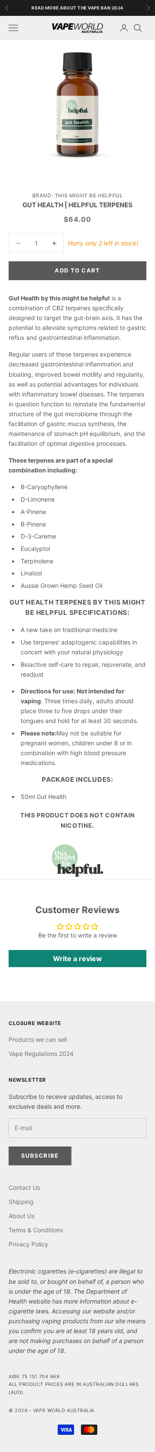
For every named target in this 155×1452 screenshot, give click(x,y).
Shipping (21, 1201)
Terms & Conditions (36, 1230)
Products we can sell (38, 1039)
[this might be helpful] (77, 860)
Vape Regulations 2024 (41, 1053)
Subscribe (40, 1155)
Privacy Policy (28, 1244)
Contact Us (24, 1187)
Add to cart (77, 270)
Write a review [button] (77, 958)
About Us (21, 1215)
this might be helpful (89, 195)
